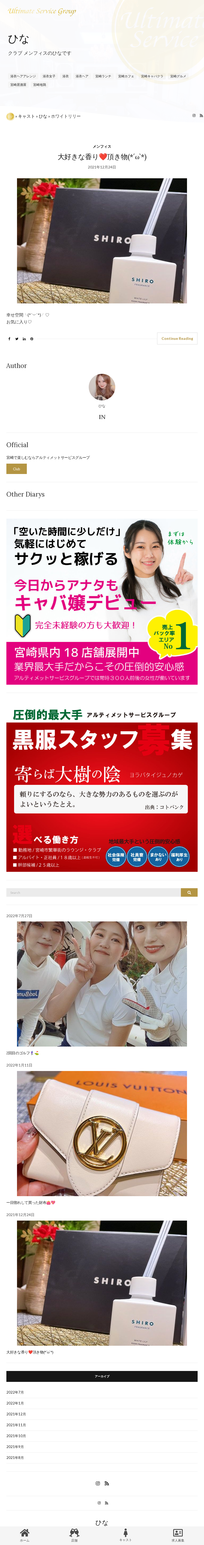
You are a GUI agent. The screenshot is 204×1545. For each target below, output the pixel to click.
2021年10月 (16, 1436)
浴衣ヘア (82, 76)
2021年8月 (15, 1457)
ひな (19, 38)
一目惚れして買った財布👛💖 (30, 1202)
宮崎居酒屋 (18, 85)
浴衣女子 (49, 76)
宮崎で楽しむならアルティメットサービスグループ (48, 457)
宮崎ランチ (103, 76)
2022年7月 (15, 1392)
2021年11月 (16, 1425)
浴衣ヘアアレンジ (23, 76)
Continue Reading (177, 338)
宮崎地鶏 (39, 85)
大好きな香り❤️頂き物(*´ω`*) (102, 156)
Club (16, 469)
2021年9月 (15, 1447)
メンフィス (102, 146)
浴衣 (65, 76)
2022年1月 (15, 1403)
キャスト (26, 115)
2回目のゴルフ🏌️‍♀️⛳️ (22, 1053)
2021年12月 (16, 1414)
